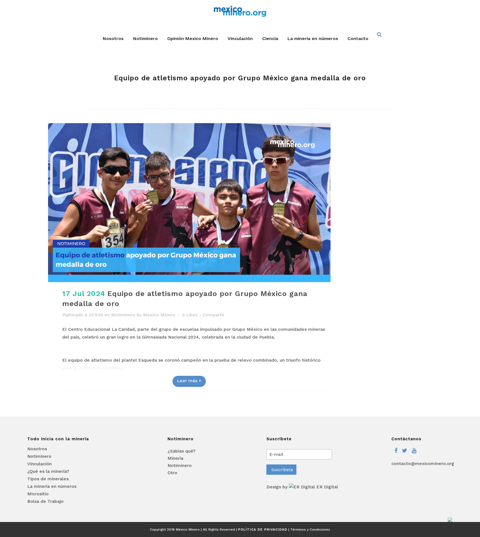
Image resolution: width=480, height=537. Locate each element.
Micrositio (38, 494)
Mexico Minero (159, 314)
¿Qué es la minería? (48, 471)
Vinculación (39, 464)
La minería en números (51, 486)
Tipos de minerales (48, 479)
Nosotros (37, 449)
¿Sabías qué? (182, 451)
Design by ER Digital (302, 486)
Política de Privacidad (262, 529)
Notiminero (123, 314)
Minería (175, 458)
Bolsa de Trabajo (45, 501)
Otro (172, 472)
